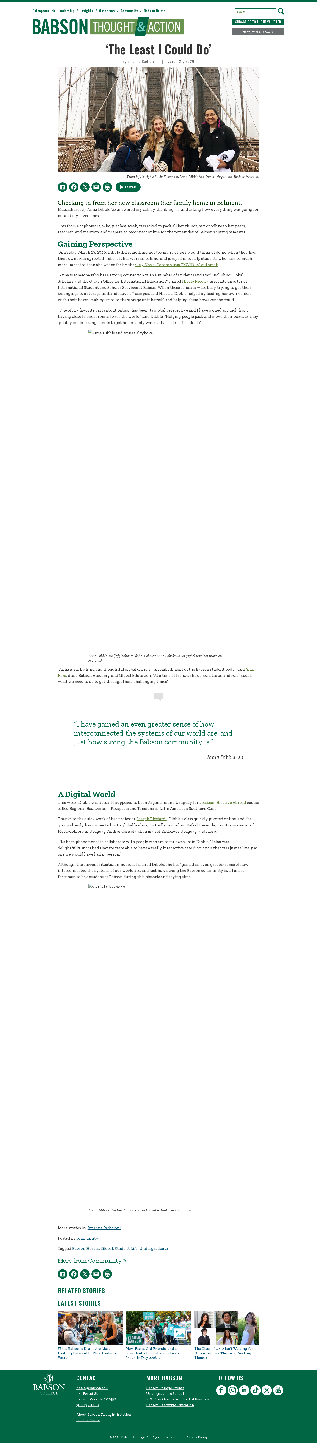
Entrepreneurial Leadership (53, 10)
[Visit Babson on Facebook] (222, 1391)
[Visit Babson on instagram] (233, 1391)
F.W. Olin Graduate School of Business (178, 1399)
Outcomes (107, 10)
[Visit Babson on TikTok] (256, 1391)
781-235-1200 (87, 1405)
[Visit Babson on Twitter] (267, 1391)
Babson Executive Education (170, 1405)
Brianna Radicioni (143, 61)
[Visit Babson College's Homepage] (49, 1393)
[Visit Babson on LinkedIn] (244, 1391)
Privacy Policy (196, 1437)
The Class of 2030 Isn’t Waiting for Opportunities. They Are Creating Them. (223, 1353)
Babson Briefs (155, 10)
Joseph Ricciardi (152, 818)
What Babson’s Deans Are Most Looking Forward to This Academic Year (88, 1353)
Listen (130, 186)
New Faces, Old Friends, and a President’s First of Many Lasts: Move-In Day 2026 (153, 1353)
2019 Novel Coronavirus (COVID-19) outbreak (176, 264)
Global (107, 1248)
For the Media (88, 1420)
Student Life (126, 1248)
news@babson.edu (92, 1388)
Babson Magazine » (258, 31)
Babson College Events (165, 1388)
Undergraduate (153, 1248)
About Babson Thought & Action (103, 1414)
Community (129, 10)
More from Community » (92, 1260)
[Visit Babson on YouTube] (278, 1391)
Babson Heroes (85, 1248)
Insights (86, 10)
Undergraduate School (165, 1393)
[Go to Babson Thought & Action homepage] (108, 27)
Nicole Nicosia (195, 281)
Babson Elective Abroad (224, 802)
